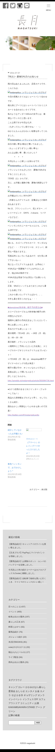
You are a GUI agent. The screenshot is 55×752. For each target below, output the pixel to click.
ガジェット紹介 (15, 637)
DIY (36, 699)
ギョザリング (30, 695)
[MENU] (48, 6)
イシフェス (28, 699)
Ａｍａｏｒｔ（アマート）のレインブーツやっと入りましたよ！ (33, 446)
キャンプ (12, 687)
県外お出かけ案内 (16, 662)
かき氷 (19, 695)
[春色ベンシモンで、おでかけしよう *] (17, 470)
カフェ (42, 699)
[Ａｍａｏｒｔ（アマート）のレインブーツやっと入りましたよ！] (34, 432)
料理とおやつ (14, 627)
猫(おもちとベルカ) (17, 652)
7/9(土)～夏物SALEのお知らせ (23, 76)
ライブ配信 (13, 657)
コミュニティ (27, 703)
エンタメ (29, 691)
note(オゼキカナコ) (17, 647)
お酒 (36, 703)
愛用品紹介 (13, 632)
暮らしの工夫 (14, 622)
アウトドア (14, 703)
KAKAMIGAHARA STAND (21, 707)
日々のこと (13, 607)
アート (39, 707)
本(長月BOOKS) (15, 642)
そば (13, 695)
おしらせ (20, 691)
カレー (21, 687)
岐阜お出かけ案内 (16, 617)
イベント (12, 612)
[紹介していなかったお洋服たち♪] (17, 434)
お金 (37, 691)
